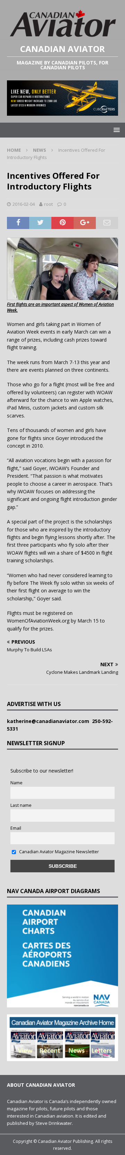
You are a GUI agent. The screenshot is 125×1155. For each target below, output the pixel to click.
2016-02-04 (23, 204)
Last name (21, 805)
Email (15, 828)
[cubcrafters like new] (62, 111)
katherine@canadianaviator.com (49, 721)
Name (16, 783)
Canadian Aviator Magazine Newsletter (58, 852)
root (48, 204)
